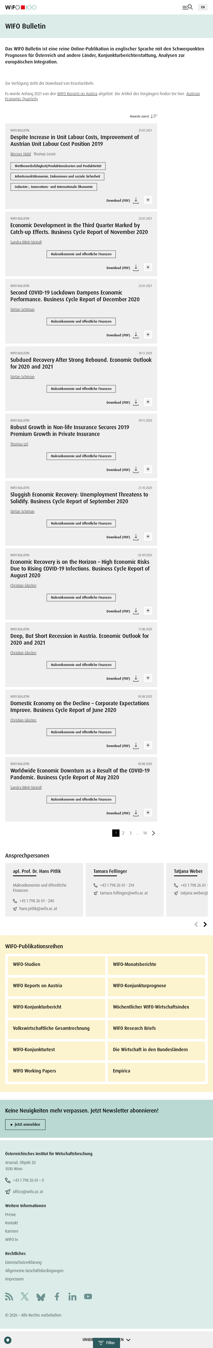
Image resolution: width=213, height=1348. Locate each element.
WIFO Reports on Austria (77, 93)
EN (203, 7)
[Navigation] (188, 7)
